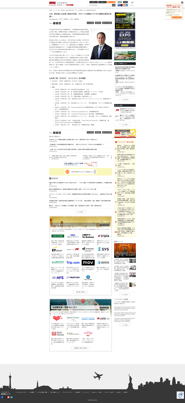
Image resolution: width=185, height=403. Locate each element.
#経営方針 (76, 19)
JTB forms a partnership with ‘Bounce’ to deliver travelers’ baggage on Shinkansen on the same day (124, 319)
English (125, 2)
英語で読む (98, 22)
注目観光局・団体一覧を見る (80, 348)
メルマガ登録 (112, 2)
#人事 (71, 19)
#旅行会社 (66, 19)
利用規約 (78, 392)
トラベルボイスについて (21, 392)
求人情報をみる (102, 2)
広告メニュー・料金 (96, 392)
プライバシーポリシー (68, 392)
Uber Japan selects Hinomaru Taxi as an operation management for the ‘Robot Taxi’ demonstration (125, 314)
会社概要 (32, 392)
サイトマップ (86, 392)
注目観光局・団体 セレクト (64, 307)
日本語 (119, 2)
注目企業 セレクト (60, 224)
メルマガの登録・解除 (42, 392)
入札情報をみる (93, 2)
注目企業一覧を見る (80, 292)
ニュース (55, 10)
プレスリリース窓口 (108, 392)
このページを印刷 (107, 22)
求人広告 (118, 392)
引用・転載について (54, 392)
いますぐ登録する (177, 17)
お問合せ (126, 392)
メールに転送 (90, 22)
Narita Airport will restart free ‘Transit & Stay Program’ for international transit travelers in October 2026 (124, 308)
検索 (114, 5)
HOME (50, 10)
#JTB (61, 19)
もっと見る (80, 211)
